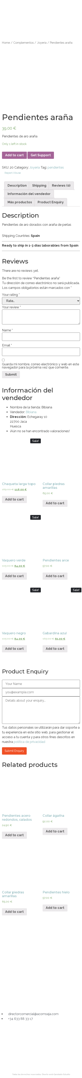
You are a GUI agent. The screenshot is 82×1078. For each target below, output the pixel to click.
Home (6, 42)
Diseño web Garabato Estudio (56, 1074)
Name (7, 330)
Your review (11, 307)
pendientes (56, 167)
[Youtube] (56, 1000)
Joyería (42, 42)
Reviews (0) (61, 185)
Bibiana (31, 412)
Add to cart (14, 155)
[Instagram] (26, 1000)
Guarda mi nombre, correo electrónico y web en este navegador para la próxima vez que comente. (40, 366)
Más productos (20, 202)
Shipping (39, 185)
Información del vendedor (29, 194)
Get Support (41, 155)
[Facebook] (41, 1000)
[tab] (17, 185)
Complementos (23, 42)
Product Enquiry (51, 202)
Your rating (11, 294)
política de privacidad (29, 742)
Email (7, 345)
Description (17, 185)
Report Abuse (12, 172)
